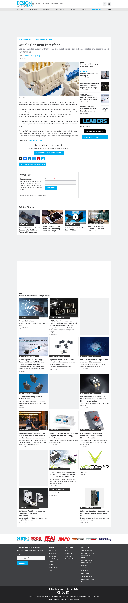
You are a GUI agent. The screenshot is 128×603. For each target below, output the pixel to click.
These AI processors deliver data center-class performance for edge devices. (93, 365)
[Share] (25, 158)
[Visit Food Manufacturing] (37, 539)
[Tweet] (34, 158)
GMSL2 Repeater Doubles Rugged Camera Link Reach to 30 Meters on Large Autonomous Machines (89, 97)
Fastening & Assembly (26, 393)
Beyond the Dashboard (27, 321)
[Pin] (38, 158)
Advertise (47, 596)
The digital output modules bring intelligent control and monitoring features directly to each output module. (62, 481)
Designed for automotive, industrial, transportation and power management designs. (61, 330)
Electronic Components (44, 40)
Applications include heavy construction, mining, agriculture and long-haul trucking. (31, 367)
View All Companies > (94, 131)
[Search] (104, 4)
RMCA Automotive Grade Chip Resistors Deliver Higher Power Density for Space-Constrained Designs (89, 85)
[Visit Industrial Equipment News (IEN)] (49, 539)
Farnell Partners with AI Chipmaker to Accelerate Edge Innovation (94, 361)
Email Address (50, 179)
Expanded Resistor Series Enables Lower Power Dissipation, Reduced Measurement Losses (88, 109)
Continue (51, 188)
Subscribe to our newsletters (48, 153)
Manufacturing (24, 430)
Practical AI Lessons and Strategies (89, 75)
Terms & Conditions (69, 596)
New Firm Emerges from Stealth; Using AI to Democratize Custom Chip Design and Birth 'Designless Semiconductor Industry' (33, 436)
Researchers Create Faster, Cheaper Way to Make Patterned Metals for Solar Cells (29, 230)
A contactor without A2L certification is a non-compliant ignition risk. (33, 519)
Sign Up (22, 563)
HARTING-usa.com (35, 141)
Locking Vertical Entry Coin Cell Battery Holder (30, 398)
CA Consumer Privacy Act (84, 596)
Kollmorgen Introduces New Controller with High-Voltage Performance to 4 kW (94, 513)
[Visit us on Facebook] (58, 592)
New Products (25, 40)
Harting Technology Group (32, 56)
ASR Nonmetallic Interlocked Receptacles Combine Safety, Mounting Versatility (91, 436)
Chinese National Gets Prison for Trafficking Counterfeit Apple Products (51, 229)
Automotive (54, 430)
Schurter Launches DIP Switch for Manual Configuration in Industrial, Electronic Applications (93, 399)
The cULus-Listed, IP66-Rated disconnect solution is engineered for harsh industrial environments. (93, 442)
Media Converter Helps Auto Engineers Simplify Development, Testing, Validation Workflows (63, 436)
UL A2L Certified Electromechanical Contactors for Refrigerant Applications (32, 513)
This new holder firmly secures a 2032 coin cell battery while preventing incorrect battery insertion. (33, 403)
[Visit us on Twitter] (63, 592)
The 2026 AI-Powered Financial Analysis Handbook (97, 229)
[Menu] (109, 4)
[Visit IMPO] (64, 539)
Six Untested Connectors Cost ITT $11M (75, 229)
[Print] (20, 158)
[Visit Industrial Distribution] (78, 539)
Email (18, 554)
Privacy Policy (56, 596)
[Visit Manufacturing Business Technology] (105, 539)
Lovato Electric (55, 493)
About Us (31, 596)
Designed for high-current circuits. (60, 367)
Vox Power (84, 472)
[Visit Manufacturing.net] (91, 539)
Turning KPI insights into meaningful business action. (33, 324)
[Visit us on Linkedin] (67, 592)
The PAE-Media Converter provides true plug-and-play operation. (63, 441)
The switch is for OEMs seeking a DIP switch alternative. (94, 404)
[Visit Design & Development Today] (23, 539)
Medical (53, 469)
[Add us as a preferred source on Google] (43, 158)
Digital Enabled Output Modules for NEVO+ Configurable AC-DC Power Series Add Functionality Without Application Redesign (62, 474)
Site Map (96, 596)
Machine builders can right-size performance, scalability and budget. (94, 519)
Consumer (46, 223)
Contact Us (39, 596)
